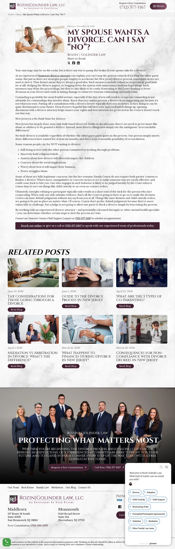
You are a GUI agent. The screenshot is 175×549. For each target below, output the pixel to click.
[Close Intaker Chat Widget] (166, 467)
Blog (18, 14)
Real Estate (28, 487)
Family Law (42, 487)
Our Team (13, 487)
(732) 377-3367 (133, 7)
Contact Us (84, 487)
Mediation (57, 487)
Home (11, 14)
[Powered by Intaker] (153, 543)
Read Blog (16, 309)
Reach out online (31, 225)
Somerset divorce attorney (54, 75)
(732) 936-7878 (39, 525)
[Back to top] (168, 6)
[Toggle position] (161, 467)
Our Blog (71, 487)
